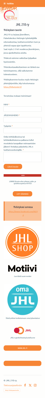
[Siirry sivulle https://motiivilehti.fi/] (22, 269)
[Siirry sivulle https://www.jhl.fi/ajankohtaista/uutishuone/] (22, 330)
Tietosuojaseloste (13, 385)
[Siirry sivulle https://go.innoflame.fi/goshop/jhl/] (22, 242)
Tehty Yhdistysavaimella (12, 390)
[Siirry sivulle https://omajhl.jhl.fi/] (22, 300)
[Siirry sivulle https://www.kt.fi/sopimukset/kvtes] (22, 175)
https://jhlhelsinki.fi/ (13, 87)
